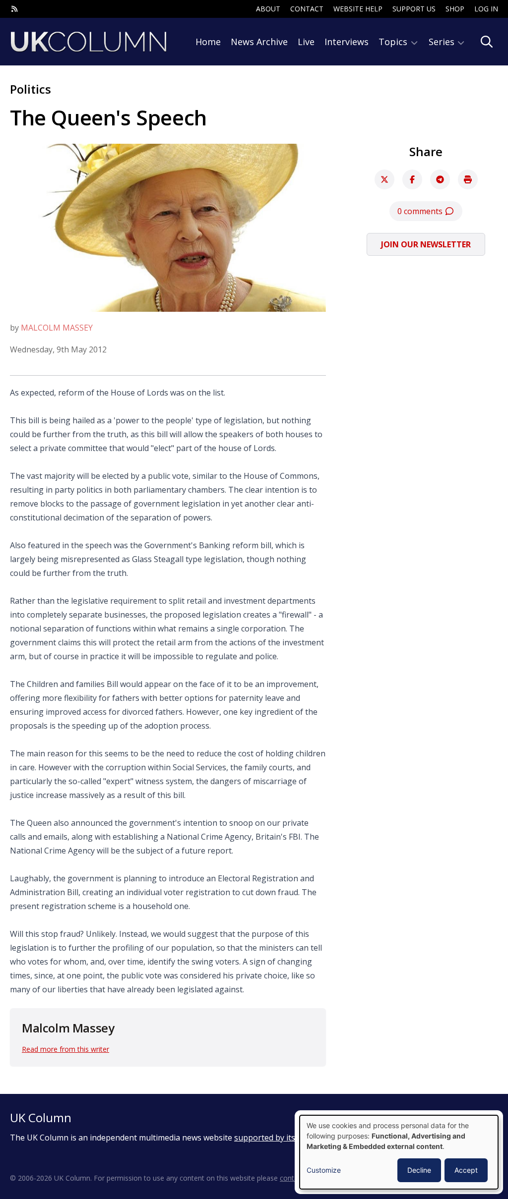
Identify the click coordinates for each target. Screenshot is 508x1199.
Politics (30, 89)
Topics (394, 42)
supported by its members (283, 1137)
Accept (466, 1170)
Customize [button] (324, 1170)
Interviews (346, 42)
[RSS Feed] (14, 8)
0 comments (420, 211)
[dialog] (399, 1152)
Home (208, 42)
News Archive (259, 42)
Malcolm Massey (57, 327)
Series (443, 42)
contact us (297, 1178)
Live (306, 42)
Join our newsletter (426, 244)
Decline (419, 1170)
